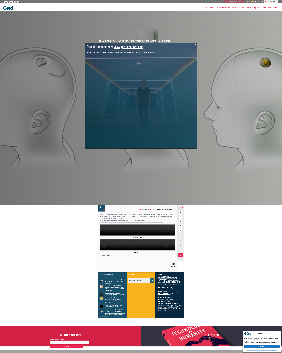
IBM (180, 294)
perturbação (171, 284)
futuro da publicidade (176, 286)
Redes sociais (162, 303)
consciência (171, 280)
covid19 (177, 280)
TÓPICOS (219, 8)
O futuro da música (170, 289)
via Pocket (171, 308)
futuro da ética (165, 287)
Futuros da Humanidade (167, 209)
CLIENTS (234, 8)
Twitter (138, 252)
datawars (161, 282)
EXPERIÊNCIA (212, 8)
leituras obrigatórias (165, 297)
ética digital (173, 281)
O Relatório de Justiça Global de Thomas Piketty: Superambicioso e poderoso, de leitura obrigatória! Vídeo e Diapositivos (115, 288)
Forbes (165, 286)
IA (159, 276)
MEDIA (238, 8)
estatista (169, 303)
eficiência (177, 284)
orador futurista (174, 291)
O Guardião (177, 305)
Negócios (162, 279)
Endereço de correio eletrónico (57, 339)
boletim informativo (162, 299)
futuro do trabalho (163, 291)
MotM (168, 295)
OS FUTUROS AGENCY (266, 8)
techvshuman (161, 305)
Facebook (160, 286)
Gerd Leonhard (165, 293)
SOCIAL (243, 8)
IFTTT (159, 295)
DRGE (206, 8)
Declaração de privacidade (266, 350)
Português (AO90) (271, 1)
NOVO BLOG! (250, 8)
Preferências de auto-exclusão (253, 350)
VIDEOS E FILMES (226, 8)
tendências (160, 307)
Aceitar (262, 346)
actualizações (173, 306)
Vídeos (177, 308)
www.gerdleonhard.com (128, 46)
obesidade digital (162, 284)
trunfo (166, 307)
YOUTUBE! (275, 8)
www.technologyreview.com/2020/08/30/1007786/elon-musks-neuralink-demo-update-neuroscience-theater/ (131, 222)
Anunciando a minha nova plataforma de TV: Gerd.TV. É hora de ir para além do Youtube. (114, 281)
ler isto (170, 301)
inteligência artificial (165, 276)
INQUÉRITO (256, 8)
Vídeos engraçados (146, 209)
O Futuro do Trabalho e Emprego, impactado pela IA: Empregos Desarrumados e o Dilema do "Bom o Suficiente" (114, 300)
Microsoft (163, 295)
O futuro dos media (161, 289)
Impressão (274, 350)
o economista (169, 305)
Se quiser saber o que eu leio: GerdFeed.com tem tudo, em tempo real (115, 293)
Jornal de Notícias (170, 299)
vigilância (175, 303)
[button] (279, 333)
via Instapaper (162, 308)
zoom (164, 310)
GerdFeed (109, 255)
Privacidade (162, 301)
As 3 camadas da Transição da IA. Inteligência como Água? (113, 305)
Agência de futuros (156, 209)
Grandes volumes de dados (167, 277)
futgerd (169, 286)
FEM (159, 310)
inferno (176, 294)
